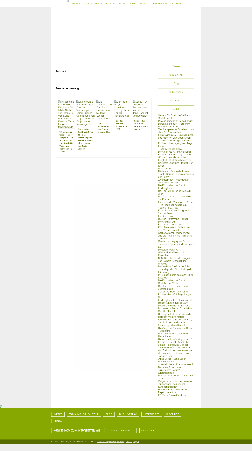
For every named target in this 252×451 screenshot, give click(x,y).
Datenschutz (102, 442)
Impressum (119, 442)
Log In (136, 442)
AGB (111, 442)
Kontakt (129, 442)
